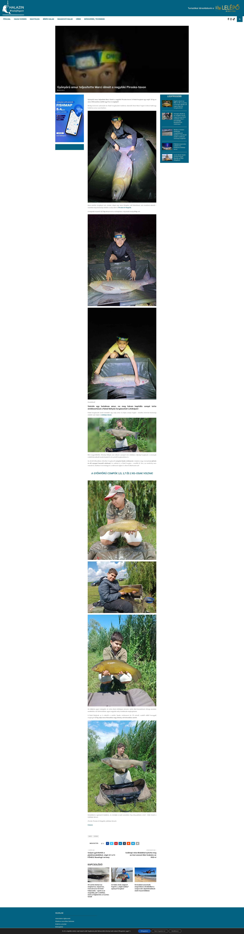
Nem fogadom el (159, 931)
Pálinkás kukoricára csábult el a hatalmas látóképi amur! (180, 146)
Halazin (90, 825)
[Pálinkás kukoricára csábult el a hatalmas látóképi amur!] (167, 146)
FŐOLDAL (7, 19)
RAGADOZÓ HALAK (65, 19)
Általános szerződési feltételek (64, 921)
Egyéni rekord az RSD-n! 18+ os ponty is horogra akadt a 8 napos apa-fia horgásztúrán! (180, 104)
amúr (90, 836)
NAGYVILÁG (35, 19)
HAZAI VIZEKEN (20, 19)
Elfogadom (144, 931)
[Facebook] (229, 19)
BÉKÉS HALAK (48, 19)
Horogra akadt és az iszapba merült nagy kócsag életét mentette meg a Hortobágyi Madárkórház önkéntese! (180, 119)
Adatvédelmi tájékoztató (62, 918)
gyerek (96, 836)
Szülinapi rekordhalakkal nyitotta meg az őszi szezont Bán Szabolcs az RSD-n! (140, 855)
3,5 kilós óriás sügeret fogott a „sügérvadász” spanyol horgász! (120, 887)
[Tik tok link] (234, 19)
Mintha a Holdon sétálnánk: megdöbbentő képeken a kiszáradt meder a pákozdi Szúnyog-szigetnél (180, 134)
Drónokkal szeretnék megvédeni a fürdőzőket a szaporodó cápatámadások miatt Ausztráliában (145, 888)
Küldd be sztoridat (60, 924)
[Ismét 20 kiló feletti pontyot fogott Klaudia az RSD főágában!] (167, 157)
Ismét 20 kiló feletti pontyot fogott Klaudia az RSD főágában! (179, 157)
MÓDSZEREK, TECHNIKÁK (94, 19)
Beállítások (175, 931)
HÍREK (78, 19)
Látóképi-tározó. (106, 415)
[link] (124, 207)
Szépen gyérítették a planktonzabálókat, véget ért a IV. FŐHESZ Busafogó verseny (101, 855)
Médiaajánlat (59, 927)
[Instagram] (231, 19)
